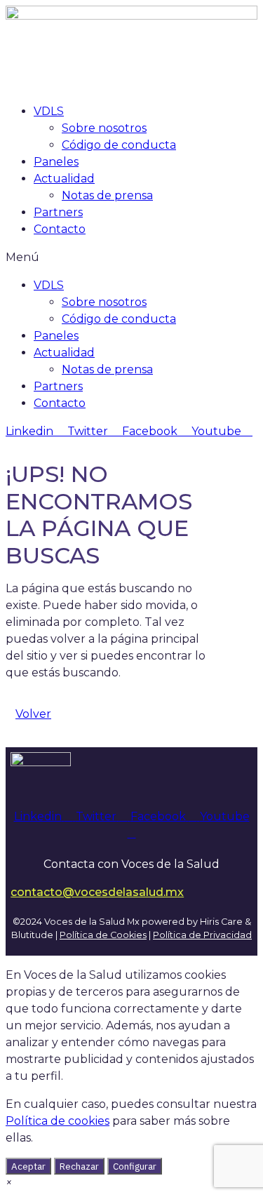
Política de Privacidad (202, 935)
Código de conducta (119, 145)
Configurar (134, 1166)
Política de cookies (57, 1121)
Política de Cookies (103, 935)
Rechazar (79, 1166)
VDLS (49, 111)
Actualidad (64, 178)
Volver (33, 714)
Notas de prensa (107, 195)
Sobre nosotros (104, 128)
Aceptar (28, 1166)
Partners (58, 212)
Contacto (60, 229)
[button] (131, 257)
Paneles (56, 161)
